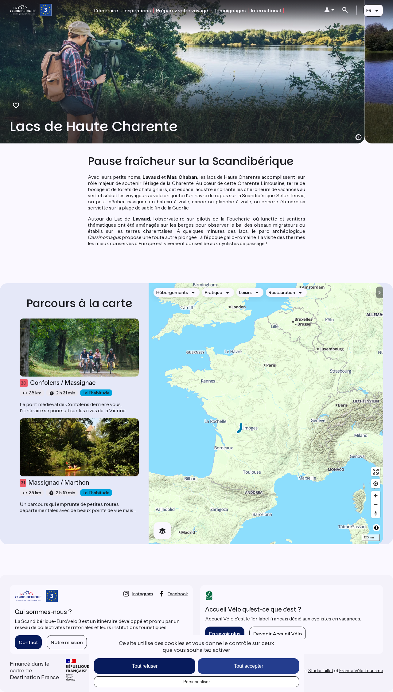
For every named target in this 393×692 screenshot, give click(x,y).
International (266, 10)
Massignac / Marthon (55, 482)
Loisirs (245, 292)
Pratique (213, 292)
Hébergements (172, 292)
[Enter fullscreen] (375, 471)
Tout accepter (248, 666)
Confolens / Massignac (58, 382)
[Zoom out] (375, 504)
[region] (266, 413)
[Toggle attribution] (376, 527)
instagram (142, 593)
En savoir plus (224, 634)
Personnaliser (196, 681)
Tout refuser (145, 666)
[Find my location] (375, 483)
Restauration (282, 292)
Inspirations (137, 10)
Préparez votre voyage (182, 10)
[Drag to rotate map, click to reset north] (375, 513)
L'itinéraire (106, 10)
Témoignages (229, 10)
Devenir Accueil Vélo (277, 634)
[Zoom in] (375, 495)
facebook (178, 593)
